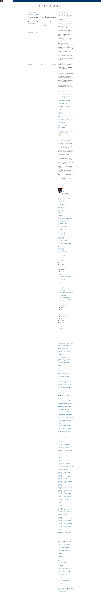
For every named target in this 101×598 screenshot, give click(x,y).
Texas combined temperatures (63, 422)
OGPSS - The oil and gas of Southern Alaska (65, 289)
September (63, 271)
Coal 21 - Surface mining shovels (64, 550)
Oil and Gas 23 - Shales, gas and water (65, 481)
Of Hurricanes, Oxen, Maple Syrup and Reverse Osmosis (66, 277)
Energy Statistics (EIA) (62, 223)
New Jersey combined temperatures (64, 286)
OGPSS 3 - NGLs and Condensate (64, 124)
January (62, 318)
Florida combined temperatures (64, 360)
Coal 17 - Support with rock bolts (64, 560)
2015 (61, 257)
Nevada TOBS (60, 398)
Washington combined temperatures (64, 428)
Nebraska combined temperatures (64, 395)
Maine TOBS (60, 379)
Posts (61, 133)
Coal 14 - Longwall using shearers (64, 566)
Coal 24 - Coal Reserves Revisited (64, 544)
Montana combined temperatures (64, 393)
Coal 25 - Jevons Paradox (62, 542)
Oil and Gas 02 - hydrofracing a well (64, 526)
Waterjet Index (61, 19)
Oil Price (59, 212)
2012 (61, 262)
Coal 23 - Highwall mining (63, 546)
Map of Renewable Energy (63, 213)
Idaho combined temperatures (63, 363)
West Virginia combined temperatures (65, 430)
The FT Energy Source (62, 204)
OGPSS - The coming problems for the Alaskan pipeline (66, 283)
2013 (61, 260)
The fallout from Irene (33, 14)
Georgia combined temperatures (64, 362)
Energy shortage (61, 224)
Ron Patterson (60, 207)
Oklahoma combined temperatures (64, 411)
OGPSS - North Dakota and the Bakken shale (66, 294)
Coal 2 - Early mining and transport (64, 589)
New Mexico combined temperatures (65, 403)
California (60, 350)
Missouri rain (60, 390)
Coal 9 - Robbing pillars (62, 576)
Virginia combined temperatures (64, 426)
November (63, 267)
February (62, 316)
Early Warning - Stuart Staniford (64, 228)
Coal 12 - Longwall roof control (64, 571)
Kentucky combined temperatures (64, 374)
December (63, 266)
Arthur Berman (61, 248)
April (62, 312)
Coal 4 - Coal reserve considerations (64, 586)
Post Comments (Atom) (37, 66)
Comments (62, 135)
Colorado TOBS (61, 356)
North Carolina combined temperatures (65, 406)
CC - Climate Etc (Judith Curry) (64, 238)
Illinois (59, 365)
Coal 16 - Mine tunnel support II (64, 562)
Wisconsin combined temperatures (64, 431)
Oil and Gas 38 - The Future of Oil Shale (65, 442)
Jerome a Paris (60, 217)
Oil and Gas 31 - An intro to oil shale (65, 462)
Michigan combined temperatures (64, 384)
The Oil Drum (60, 202)
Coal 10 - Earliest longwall (63, 574)
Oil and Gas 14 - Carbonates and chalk (65, 499)
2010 (61, 320)
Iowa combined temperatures (63, 371)
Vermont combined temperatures (64, 425)
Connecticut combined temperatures (65, 357)
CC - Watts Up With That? (63, 232)
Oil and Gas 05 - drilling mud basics (64, 520)
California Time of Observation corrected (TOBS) (64, 352)
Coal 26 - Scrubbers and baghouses (64, 541)
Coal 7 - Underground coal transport (64, 580)
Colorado (60, 354)
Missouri (59, 389)
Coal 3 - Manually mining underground (65, 588)
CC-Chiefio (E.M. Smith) (62, 229)
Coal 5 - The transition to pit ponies (64, 585)
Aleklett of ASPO (61, 249)
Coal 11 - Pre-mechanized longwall (64, 573)
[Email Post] (45, 25)
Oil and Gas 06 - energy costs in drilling (65, 518)
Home (42, 64)
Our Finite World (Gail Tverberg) (64, 210)
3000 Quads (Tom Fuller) (62, 251)
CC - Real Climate (61, 234)
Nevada (59, 397)
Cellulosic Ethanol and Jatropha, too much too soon (66, 280)
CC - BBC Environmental (63, 245)
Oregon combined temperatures (64, 412)
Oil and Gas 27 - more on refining (64, 472)
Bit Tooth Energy (50, 6)
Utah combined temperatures (63, 423)
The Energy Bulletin (62, 206)
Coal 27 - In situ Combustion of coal (65, 539)
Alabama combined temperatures (64, 345)
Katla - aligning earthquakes (65, 297)
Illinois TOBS (60, 367)
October (62, 269)
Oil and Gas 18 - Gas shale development (65, 491)
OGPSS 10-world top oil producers (64, 106)
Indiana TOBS (60, 370)
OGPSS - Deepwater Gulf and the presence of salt (66, 304)
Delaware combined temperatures (66, 292)
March (62, 314)
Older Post (54, 64)
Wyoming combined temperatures (64, 433)
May (62, 311)
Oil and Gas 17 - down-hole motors (64, 493)
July (61, 307)
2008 (61, 324)
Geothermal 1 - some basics (63, 531)
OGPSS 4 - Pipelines (62, 122)
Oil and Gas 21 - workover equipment (65, 485)
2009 (61, 322)
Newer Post (30, 64)
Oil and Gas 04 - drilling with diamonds (65, 522)
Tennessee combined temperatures (64, 420)
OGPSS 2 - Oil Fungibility (63, 125)
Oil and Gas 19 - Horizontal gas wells (65, 490)
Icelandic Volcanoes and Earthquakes (65, 218)
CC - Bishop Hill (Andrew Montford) (65, 243)
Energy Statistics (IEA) (62, 221)
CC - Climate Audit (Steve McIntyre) (65, 241)
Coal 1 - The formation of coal (63, 591)
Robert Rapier (60, 209)
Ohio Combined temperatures (63, 409)
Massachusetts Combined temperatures (65, 382)
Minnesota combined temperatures (64, 385)
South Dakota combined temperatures (65, 419)
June (62, 309)
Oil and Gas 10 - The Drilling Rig (64, 509)
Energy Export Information (63, 226)
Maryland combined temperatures (66, 299)
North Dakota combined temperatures (65, 408)
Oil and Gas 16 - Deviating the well (64, 495)
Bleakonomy (60, 246)
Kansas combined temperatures (64, 373)
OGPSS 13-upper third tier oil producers (65, 99)
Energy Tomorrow (61, 220)
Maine (59, 378)
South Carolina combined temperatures (65, 417)
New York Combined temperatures (64, 404)
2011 (61, 264)
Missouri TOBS (61, 392)
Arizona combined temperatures (64, 346)
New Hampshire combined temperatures (65, 400)
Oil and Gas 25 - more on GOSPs (64, 476)
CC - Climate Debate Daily (63, 240)
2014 (61, 259)
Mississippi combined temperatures (64, 387)
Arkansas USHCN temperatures (64, 348)
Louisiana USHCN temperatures (64, 376)
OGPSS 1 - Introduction (62, 127)
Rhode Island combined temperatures (65, 415)
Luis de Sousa (60, 215)
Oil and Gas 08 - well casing (63, 514)
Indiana (59, 368)
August (62, 273)
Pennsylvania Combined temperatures (65, 414)
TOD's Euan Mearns (61, 201)
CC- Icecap (60, 231)
